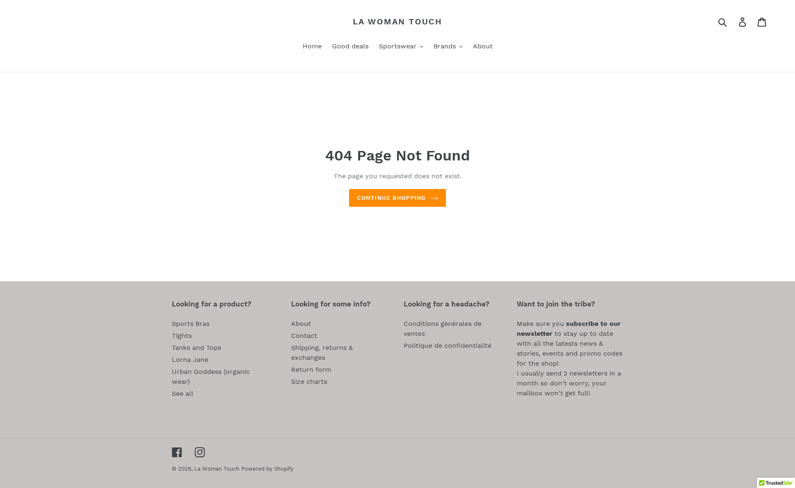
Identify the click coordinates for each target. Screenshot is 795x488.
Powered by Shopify (267, 469)
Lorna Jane (190, 360)
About (301, 324)
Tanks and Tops (196, 348)
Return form (311, 369)
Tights (182, 336)
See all (182, 393)
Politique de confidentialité (447, 345)
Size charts (309, 381)
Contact (304, 336)
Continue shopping (391, 197)
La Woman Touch (397, 21)
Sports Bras (191, 324)
